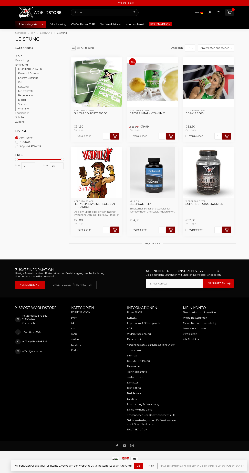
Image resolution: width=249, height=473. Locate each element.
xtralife (75, 339)
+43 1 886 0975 (31, 331)
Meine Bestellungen (195, 317)
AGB (129, 328)
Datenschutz (134, 339)
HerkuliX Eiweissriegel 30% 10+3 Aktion (95, 205)
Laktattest (133, 382)
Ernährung (46, 32)
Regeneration (26, 95)
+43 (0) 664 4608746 (34, 341)
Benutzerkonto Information (199, 312)
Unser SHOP (134, 312)
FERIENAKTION (160, 24)
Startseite (20, 32)
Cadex (74, 350)
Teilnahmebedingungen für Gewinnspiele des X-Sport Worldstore (151, 422)
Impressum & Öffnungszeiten (144, 323)
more (74, 333)
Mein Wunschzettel (194, 328)
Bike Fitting (134, 388)
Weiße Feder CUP (83, 24)
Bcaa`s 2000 (194, 113)
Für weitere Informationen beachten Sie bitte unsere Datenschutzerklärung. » (201, 466)
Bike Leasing (58, 24)
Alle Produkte (191, 339)
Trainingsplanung (137, 371)
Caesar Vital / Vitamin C (147, 113)
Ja (138, 465)
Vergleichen (84, 136)
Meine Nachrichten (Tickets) (199, 323)
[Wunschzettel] (218, 12)
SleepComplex (140, 203)
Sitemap (132, 355)
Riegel (22, 100)
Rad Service (134, 393)
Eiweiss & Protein (28, 73)
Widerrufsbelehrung (139, 333)
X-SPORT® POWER (30, 69)
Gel (20, 82)
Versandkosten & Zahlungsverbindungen (151, 344)
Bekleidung (22, 60)
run (33, 32)
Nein (151, 465)
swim (74, 317)
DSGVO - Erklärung (138, 361)
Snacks (22, 104)
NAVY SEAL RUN (137, 429)
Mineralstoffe (26, 91)
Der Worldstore (110, 24)
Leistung (62, 32)
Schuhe (19, 117)
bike (73, 323)
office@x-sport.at (32, 351)
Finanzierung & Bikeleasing (143, 404)
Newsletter (133, 366)
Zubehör (20, 121)
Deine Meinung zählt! (139, 409)
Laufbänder (22, 113)
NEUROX (24, 142)
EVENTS (76, 344)
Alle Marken (26, 137)
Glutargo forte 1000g (90, 113)
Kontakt (132, 317)
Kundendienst (135, 24)
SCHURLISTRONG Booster (204, 203)
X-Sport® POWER (30, 146)
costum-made (135, 377)
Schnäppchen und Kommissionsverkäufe (151, 415)
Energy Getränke (28, 78)
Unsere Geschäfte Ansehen (72, 284)
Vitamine (23, 108)
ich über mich (135, 350)
